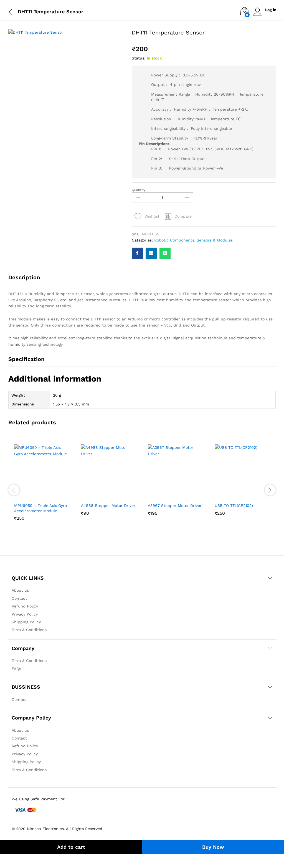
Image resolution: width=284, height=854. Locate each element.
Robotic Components (174, 240)
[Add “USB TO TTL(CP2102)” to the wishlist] (248, 496)
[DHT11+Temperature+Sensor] (151, 253)
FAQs (16, 668)
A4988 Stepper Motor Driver (108, 505)
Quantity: (139, 189)
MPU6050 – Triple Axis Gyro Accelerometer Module (40, 508)
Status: (138, 58)
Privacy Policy (25, 614)
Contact (19, 598)
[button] (178, 216)
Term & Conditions (29, 630)
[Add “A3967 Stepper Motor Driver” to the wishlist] (181, 496)
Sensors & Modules (215, 240)
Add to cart (71, 847)
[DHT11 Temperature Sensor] (137, 253)
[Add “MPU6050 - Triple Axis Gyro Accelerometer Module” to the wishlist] (47, 496)
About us (20, 590)
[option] (41, 490)
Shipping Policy (26, 622)
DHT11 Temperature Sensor (50, 11)
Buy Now (213, 847)
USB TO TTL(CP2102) (234, 505)
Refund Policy (25, 606)
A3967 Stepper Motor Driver (175, 505)
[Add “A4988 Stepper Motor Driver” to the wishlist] (114, 496)
